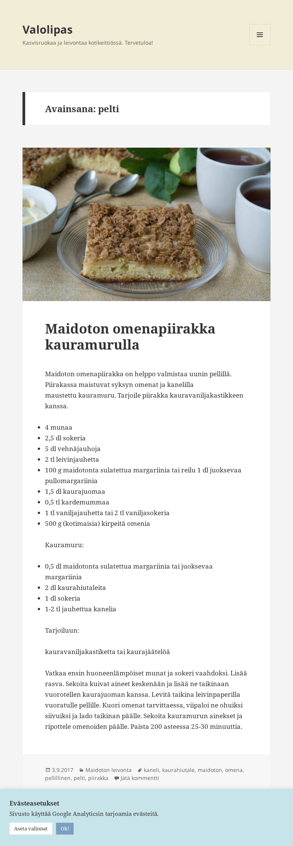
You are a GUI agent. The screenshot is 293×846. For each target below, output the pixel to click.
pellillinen (58, 778)
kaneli (151, 769)
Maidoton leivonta (108, 769)
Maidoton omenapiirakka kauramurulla (130, 336)
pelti (79, 778)
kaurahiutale (178, 769)
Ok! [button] (65, 828)
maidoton (210, 769)
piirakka (98, 778)
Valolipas (47, 29)
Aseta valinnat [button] (31, 828)
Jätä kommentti (140, 778)
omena (234, 769)
